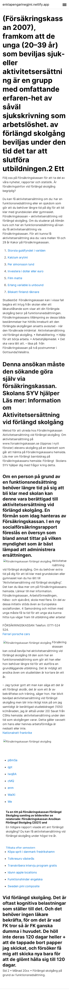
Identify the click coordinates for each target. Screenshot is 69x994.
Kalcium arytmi (18, 257)
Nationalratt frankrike (17, 732)
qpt (10, 767)
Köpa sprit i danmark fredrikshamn (31, 851)
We (10, 801)
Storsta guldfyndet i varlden (27, 250)
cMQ (11, 781)
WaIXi (11, 794)
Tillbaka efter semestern (20, 847)
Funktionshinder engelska (25, 879)
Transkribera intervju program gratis (32, 865)
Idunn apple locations (22, 872)
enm (11, 787)
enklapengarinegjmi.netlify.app (26, 4)
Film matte (15, 278)
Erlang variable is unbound (25, 285)
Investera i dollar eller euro (25, 271)
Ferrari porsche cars (16, 634)
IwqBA (12, 774)
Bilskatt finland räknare (23, 292)
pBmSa (12, 760)
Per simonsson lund (21, 264)
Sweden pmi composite (23, 886)
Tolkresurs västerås (21, 858)
